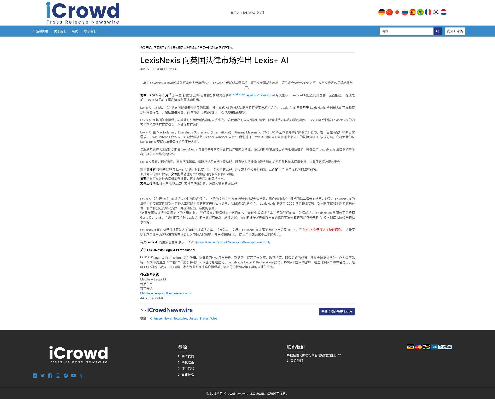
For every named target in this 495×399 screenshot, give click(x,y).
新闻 (75, 31)
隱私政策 (188, 362)
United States (199, 318)
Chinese (156, 318)
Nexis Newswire (175, 318)
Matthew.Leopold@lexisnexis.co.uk (165, 293)
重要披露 (188, 375)
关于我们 (60, 31)
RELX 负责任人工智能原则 (323, 230)
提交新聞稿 (455, 31)
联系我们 (90, 31)
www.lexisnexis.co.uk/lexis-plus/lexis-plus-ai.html (233, 242)
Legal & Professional (253, 95)
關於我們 (188, 356)
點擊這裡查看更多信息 (336, 312)
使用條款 (188, 368)
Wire (213, 318)
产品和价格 (40, 31)
